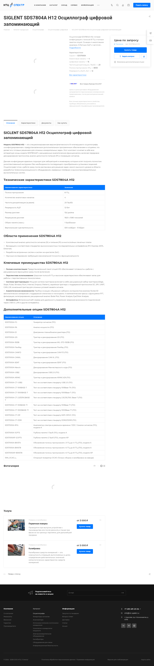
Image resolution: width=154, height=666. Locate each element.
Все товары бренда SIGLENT (91, 84)
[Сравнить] (144, 56)
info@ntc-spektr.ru (131, 613)
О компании (8, 613)
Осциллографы (39, 613)
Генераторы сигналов (41, 616)
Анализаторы (38, 620)
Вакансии (7, 620)
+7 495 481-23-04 (131, 609)
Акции (64, 626)
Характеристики (28, 123)
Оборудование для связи (42, 642)
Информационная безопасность (45, 645)
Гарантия (7, 623)
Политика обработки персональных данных (58, 659)
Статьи (64, 623)
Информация (68, 609)
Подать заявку (142, 5)
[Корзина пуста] (128, 5)
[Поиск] (117, 5)
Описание (10, 123)
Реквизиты (8, 616)
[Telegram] (129, 625)
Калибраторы (38, 639)
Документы (46, 123)
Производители (10, 626)
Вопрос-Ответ (67, 616)
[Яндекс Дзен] (134, 625)
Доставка (65, 620)
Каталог (36, 609)
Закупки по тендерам (70, 613)
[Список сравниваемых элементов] (123, 5)
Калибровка (34, 548)
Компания (8, 609)
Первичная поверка (38, 523)
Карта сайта (145, 659)
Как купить (62, 123)
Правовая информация (86, 659)
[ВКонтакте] (123, 625)
